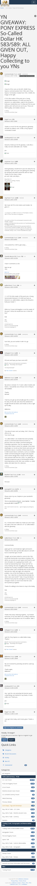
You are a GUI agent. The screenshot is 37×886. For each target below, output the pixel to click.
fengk (6, 119)
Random (18, 820)
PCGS (23, 883)
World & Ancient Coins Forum (18, 791)
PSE (30, 883)
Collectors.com (14, 884)
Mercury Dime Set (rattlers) (11, 412)
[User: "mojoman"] (1, 161)
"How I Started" (9, 370)
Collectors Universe (23, 879)
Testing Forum (18, 870)
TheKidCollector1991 (11, 256)
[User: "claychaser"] (1, 197)
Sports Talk (18, 839)
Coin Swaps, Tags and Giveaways (27, 76)
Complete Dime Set (9, 413)
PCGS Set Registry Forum (18, 783)
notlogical (7, 353)
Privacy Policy (14, 881)
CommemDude (9, 74)
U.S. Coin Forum (18, 780)
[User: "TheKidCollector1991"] (1, 256)
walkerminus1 (9, 285)
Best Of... (7, 761)
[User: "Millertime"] (1, 377)
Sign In (6, 727)
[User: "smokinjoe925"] (1, 137)
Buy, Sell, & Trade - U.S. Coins (18, 809)
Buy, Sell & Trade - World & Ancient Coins (18, 813)
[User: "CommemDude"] (1, 73)
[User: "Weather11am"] (1, 474)
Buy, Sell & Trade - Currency (18, 816)
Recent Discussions (10, 754)
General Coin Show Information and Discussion (18, 863)
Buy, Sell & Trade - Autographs (18, 847)
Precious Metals (18, 802)
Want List (7, 272)
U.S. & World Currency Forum (18, 794)
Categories (8, 750)
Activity (6, 757)
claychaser (8, 198)
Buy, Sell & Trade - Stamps (18, 857)
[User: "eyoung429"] (1, 488)
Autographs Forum (18, 832)
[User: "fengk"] (1, 119)
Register (12, 727)
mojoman (7, 161)
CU (19, 884)
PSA (27, 883)
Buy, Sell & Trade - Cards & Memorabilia (18, 843)
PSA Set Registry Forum (18, 836)
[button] (35, 16)
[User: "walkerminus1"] (1, 284)
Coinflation (24, 884)
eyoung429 (8, 489)
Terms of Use (22, 881)
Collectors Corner (16, 883)
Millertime (7, 378)
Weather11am (9, 474)
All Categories (6, 773)
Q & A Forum (18, 787)
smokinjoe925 (9, 137)
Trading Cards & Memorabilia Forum (18, 828)
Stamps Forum (18, 853)
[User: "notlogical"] (1, 352)
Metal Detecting (18, 798)
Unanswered (15, 765)
